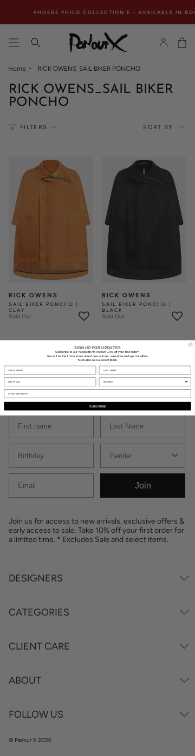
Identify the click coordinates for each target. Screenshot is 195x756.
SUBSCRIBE (97, 406)
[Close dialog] (190, 344)
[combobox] (143, 382)
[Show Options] (186, 382)
